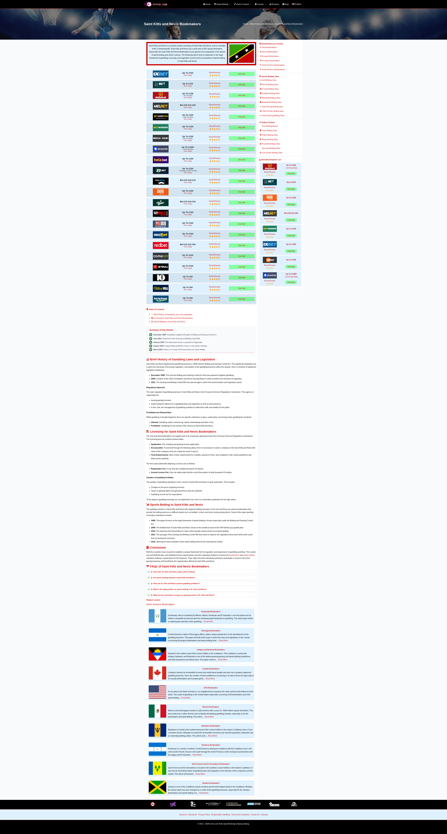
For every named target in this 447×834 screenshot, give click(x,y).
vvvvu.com (214, 824)
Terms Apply (188, 75)
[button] (229, 4)
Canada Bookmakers (210, 669)
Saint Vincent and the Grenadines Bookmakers (211, 764)
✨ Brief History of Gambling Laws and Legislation (171, 315)
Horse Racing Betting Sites (273, 116)
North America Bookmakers (160, 604)
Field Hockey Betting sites (273, 111)
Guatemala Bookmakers (211, 612)
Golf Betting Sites (269, 80)
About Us (183, 815)
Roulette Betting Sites (271, 144)
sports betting (248, 555)
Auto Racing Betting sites (272, 107)
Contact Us (255, 815)
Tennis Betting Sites (270, 85)
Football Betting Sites (271, 93)
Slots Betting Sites (269, 131)
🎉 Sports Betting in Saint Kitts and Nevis (168, 322)
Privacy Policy (204, 815)
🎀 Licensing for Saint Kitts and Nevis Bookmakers (172, 318)
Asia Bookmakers (269, 47)
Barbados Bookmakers (210, 726)
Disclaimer (192, 815)
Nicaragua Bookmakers (210, 631)
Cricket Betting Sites (270, 89)
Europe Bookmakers (270, 56)
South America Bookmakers (273, 69)
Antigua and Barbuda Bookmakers (211, 650)
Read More (208, 622)
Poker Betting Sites (270, 135)
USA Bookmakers (211, 688)
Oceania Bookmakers (271, 61)
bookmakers (234, 555)
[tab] (201, 571)
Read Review (214, 73)
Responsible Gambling (220, 815)
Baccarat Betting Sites (271, 148)
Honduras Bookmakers (210, 745)
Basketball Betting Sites (272, 102)
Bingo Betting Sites (270, 139)
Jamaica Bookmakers (211, 783)
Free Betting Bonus (270, 126)
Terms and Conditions (240, 815)
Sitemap (264, 815)
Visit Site (241, 74)
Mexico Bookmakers (211, 707)
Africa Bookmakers (270, 52)
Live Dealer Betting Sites (272, 153)
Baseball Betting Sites (271, 98)
